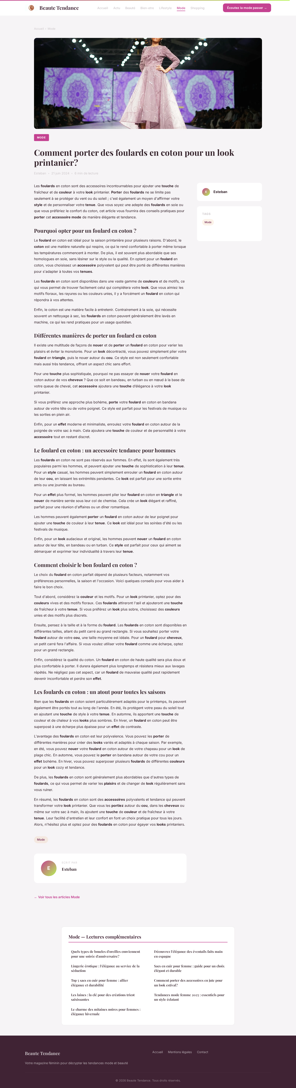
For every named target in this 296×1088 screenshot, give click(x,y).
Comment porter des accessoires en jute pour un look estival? (188, 982)
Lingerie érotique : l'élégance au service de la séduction (105, 968)
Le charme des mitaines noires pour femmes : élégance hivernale (105, 1011)
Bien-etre (147, 8)
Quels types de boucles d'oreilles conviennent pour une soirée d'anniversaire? (105, 953)
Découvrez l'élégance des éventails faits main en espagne (188, 953)
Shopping (197, 8)
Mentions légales (180, 1052)
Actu (116, 8)
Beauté (130, 8)
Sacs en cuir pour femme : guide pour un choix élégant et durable (189, 968)
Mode (181, 8)
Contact (202, 1052)
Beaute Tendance (59, 7)
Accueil (102, 8)
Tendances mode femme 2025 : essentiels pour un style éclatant (189, 997)
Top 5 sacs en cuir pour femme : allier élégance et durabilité (99, 982)
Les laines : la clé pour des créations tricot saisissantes (103, 997)
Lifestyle (165, 8)
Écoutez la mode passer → (247, 8)
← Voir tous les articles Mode (57, 897)
